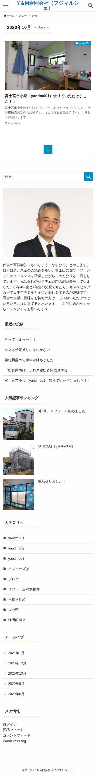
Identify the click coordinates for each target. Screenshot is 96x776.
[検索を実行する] (88, 177)
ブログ (13, 579)
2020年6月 (16, 694)
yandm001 (16, 538)
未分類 (13, 610)
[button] (90, 5)
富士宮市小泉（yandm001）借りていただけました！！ (48, 380)
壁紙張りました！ (52, 481)
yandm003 (16, 558)
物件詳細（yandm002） (56, 446)
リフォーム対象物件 (24, 589)
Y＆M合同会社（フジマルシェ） (48, 5)
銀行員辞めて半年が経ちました (29, 360)
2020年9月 (16, 684)
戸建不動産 (17, 599)
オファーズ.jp (18, 569)
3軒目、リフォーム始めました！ (63, 411)
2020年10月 (17, 673)
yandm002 (16, 548)
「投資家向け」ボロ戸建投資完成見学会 (36, 370)
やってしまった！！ (20, 339)
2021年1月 (16, 653)
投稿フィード (13, 730)
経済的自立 (17, 620)
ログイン (10, 724)
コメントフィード (17, 735)
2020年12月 (17, 663)
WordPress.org (14, 741)
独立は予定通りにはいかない (27, 350)
